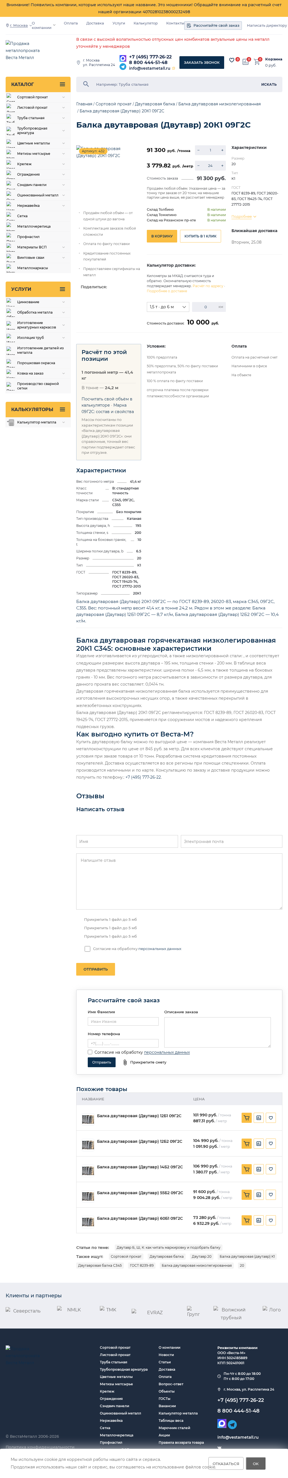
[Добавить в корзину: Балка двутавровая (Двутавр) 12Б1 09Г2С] (247, 1118)
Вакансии (167, 1406)
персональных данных (159, 948)
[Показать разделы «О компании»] (54, 25)
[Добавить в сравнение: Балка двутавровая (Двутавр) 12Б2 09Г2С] (259, 1144)
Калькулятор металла (178, 1413)
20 (242, 1265)
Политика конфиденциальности (40, 1447)
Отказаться (226, 1463)
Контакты (175, 23)
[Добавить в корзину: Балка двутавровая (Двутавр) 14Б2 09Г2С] (247, 1169)
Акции (164, 1435)
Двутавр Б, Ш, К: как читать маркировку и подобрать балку (168, 1247)
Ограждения (111, 1399)
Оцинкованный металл (120, 1413)
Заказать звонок (202, 62)
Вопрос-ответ (171, 1384)
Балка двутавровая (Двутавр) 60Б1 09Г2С (140, 1218)
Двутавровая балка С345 (100, 1265)
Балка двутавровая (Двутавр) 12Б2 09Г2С (139, 1141)
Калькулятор (146, 23)
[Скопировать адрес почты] (173, 68)
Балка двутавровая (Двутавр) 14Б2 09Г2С (140, 1167)
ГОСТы (164, 1399)
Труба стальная (113, 1362)
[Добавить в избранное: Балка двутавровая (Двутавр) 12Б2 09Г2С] (271, 1144)
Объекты (167, 1391)
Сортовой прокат (126, 1256)
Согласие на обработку (118, 1052)
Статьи (165, 1362)
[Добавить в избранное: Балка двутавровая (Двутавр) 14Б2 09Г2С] (271, 1169)
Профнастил (111, 1442)
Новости (166, 1355)
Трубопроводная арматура (124, 1369)
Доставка (95, 23)
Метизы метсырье (116, 1384)
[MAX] (123, 58)
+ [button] (222, 150)
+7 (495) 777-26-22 (150, 57)
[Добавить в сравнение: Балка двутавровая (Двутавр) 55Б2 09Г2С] (259, 1195)
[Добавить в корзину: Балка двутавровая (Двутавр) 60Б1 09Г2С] (247, 1220)
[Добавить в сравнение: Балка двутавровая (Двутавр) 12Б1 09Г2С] (259, 1118)
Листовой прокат (115, 1355)
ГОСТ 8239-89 (142, 1265)
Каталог (22, 84)
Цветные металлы (116, 1377)
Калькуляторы (32, 409)
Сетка (105, 1428)
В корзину (162, 236)
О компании (41, 25)
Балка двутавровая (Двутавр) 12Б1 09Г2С (139, 1116)
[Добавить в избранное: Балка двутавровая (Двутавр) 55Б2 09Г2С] (271, 1195)
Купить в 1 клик (200, 236)
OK (256, 1463)
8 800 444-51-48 (148, 62)
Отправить (96, 969)
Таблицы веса (171, 1420)
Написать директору (267, 25)
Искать (269, 84)
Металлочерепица (116, 1435)
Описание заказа (181, 1012)
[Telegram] (123, 66)
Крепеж (107, 1391)
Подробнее (241, 216)
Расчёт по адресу (208, 286)
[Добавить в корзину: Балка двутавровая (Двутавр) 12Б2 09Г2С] (247, 1144)
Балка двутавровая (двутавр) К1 (247, 1256)
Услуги (118, 23)
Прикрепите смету (148, 1062)
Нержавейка (111, 1420)
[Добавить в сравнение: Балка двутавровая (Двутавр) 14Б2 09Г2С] (259, 1169)
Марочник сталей (174, 1428)
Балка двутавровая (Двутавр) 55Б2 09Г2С (140, 1193)
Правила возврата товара (181, 1442)
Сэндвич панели (114, 1406)
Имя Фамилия (101, 1012)
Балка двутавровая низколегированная (197, 1265)
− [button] (198, 150)
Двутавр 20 (202, 1256)
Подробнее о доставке (167, 291)
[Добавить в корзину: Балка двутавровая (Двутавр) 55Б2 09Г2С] (247, 1195)
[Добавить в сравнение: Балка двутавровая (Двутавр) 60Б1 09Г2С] (259, 1220)
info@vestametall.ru (149, 68)
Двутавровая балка (167, 1256)
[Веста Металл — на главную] (28, 51)
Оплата (71, 23)
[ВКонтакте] (219, 1447)
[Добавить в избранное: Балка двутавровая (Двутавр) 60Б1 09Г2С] (271, 1220)
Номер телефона (104, 1034)
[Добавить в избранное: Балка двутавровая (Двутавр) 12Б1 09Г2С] (271, 1118)
